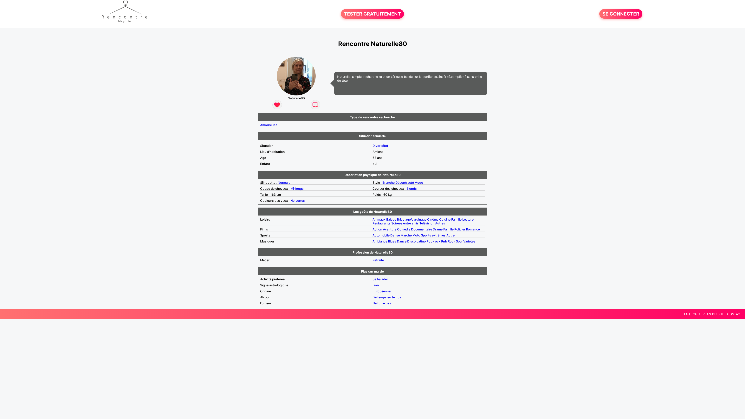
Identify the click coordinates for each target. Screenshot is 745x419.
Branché (388, 182)
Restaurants (381, 223)
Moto (416, 235)
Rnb (444, 241)
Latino (421, 241)
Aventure (389, 229)
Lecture (468, 219)
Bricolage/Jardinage (411, 219)
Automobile (381, 235)
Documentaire (421, 229)
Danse (395, 235)
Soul (459, 241)
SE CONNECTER (620, 14)
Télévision (426, 223)
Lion (375, 285)
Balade (391, 219)
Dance (401, 241)
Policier (459, 229)
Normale (284, 182)
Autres (440, 223)
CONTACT (734, 314)
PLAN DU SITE (713, 314)
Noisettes (297, 201)
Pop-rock (433, 241)
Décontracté (404, 182)
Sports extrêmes (433, 235)
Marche (406, 235)
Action (377, 229)
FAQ (687, 314)
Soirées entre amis (405, 223)
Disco (411, 241)
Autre (450, 235)
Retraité (378, 260)
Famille (456, 219)
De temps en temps (386, 297)
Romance (473, 229)
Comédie (403, 229)
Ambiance (379, 241)
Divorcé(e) (380, 146)
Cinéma (432, 219)
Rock (451, 241)
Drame (438, 229)
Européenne (381, 291)
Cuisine (444, 219)
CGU (696, 314)
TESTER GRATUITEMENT (372, 14)
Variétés (469, 241)
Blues (392, 241)
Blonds (411, 188)
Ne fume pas (381, 303)
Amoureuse (268, 125)
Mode (419, 182)
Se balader (380, 279)
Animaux (378, 219)
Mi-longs (297, 188)
